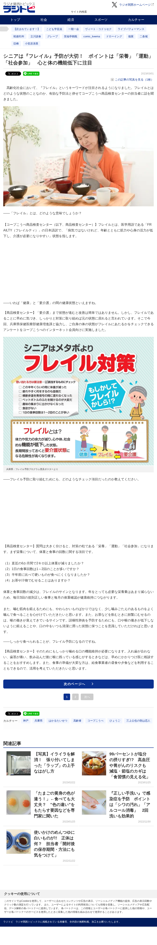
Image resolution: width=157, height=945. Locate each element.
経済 (70, 19)
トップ (15, 19)
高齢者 (77, 720)
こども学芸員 (54, 29)
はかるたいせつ (58, 720)
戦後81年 (18, 36)
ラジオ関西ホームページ (135, 4)
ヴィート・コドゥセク (98, 29)
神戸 (25, 720)
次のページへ (74, 684)
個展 (130, 36)
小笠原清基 (31, 43)
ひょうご (115, 720)
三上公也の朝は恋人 (138, 720)
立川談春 (35, 36)
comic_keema (91, 36)
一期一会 (73, 29)
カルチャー (136, 19)
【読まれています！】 (26, 29)
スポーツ (101, 19)
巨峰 (16, 43)
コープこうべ (95, 720)
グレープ (52, 36)
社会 (43, 19)
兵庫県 (39, 720)
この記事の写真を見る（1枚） (134, 79)
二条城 (144, 36)
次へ (87, 697)
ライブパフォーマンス (131, 29)
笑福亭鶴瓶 (70, 36)
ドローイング (114, 36)
